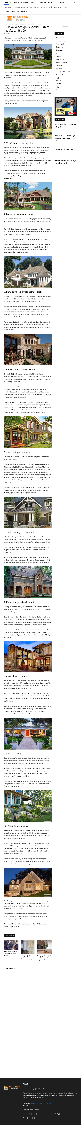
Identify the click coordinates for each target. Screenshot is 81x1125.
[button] (74, 2)
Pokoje (7, 12)
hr (32, 1114)
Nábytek (36, 7)
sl (47, 1114)
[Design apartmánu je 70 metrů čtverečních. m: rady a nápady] (44, 947)
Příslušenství (14, 2)
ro (43, 1114)
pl (37, 1114)
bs (52, 1114)
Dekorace (50, 2)
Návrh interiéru (20, 7)
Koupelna (43, 2)
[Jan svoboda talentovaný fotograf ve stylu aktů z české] (11, 945)
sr (50, 1114)
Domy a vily (24, 12)
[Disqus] (28, 995)
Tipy (18, 12)
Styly (65, 7)
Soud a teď (34, 2)
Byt (56, 2)
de (26, 1118)
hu (30, 1114)
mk (40, 1114)
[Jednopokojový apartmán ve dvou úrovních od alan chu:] (28, 947)
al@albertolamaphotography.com (41, 1103)
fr (23, 1118)
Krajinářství (9, 7)
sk (45, 1114)
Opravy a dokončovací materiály (51, 7)
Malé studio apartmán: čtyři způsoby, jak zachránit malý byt (65, 138)
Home (6, 2)
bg (58, 1114)
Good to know (9, 935)
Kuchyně (29, 7)
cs (35, 1114)
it (33, 1118)
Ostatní (61, 2)
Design (13, 12)
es (31, 1118)
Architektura (24, 2)
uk (56, 1114)
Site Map (25, 1105)
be (27, 1114)
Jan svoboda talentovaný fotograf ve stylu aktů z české (11, 953)
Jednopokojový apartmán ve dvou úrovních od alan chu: (27, 958)
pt (28, 1118)
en (24, 1114)
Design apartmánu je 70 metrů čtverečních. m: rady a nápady (44, 958)
